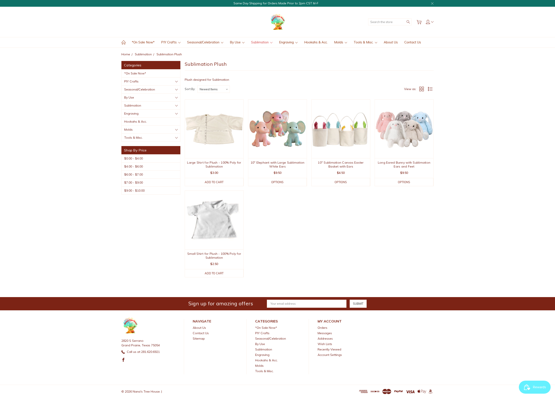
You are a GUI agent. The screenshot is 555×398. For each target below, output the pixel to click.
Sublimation (260, 42)
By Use (236, 42)
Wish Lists (325, 344)
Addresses (325, 338)
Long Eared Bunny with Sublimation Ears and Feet (404, 164)
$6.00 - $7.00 (133, 174)
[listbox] (213, 89)
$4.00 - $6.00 (133, 166)
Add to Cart (214, 182)
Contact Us (412, 42)
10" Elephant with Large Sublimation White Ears (278, 164)
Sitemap (199, 338)
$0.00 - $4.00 (133, 158)
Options (277, 182)
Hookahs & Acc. (316, 42)
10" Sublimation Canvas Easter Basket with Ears (341, 164)
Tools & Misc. (364, 42)
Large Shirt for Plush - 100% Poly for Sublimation (214, 164)
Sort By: (190, 89)
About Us (391, 42)
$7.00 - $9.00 (133, 182)
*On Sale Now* (143, 42)
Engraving (287, 42)
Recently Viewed (329, 349)
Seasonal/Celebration (203, 42)
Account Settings (330, 355)
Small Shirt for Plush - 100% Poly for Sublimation (214, 256)
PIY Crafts (169, 42)
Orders (322, 328)
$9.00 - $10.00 (134, 190)
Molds (339, 42)
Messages (325, 333)
